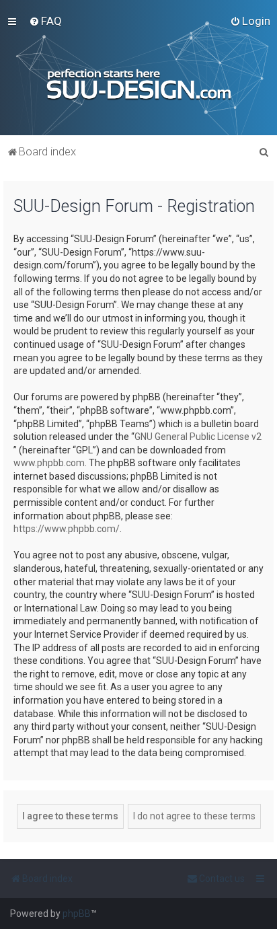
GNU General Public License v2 (198, 436)
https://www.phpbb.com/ (66, 528)
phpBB (77, 913)
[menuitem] (45, 20)
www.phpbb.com (49, 462)
